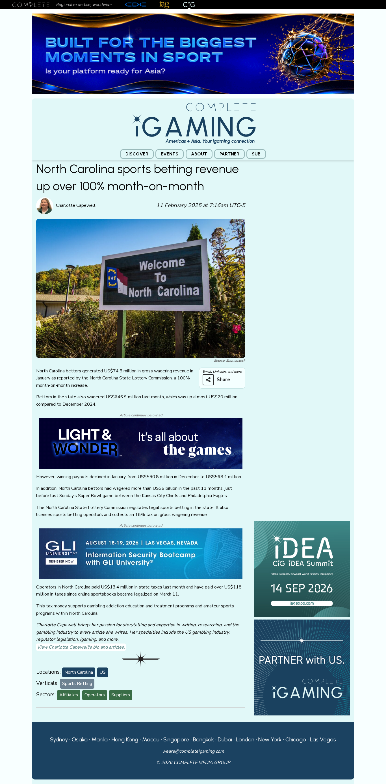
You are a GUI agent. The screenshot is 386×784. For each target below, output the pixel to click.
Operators (94, 695)
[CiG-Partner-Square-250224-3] (302, 667)
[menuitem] (137, 154)
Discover (136, 154)
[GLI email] (140, 553)
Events (169, 154)
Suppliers (120, 695)
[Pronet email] (193, 53)
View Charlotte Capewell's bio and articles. (81, 647)
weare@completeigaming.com (193, 751)
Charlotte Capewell (76, 205)
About (199, 154)
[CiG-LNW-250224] (140, 443)
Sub (256, 154)
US (102, 672)
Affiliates (68, 695)
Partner (229, 154)
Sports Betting (77, 683)
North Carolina (78, 672)
